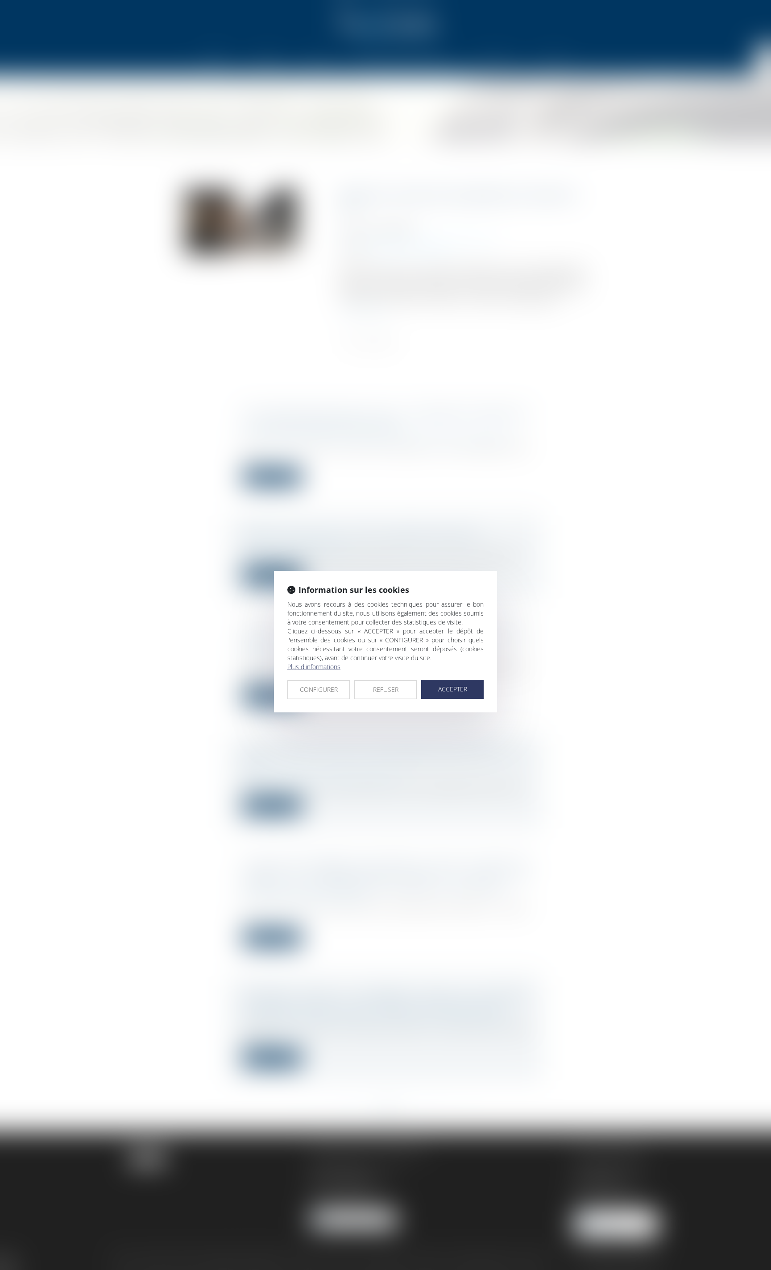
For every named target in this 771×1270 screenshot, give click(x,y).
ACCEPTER (452, 689)
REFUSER (385, 689)
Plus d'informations (313, 666)
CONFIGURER (319, 689)
